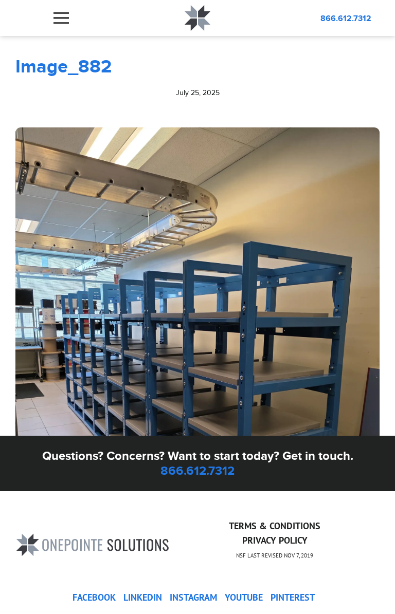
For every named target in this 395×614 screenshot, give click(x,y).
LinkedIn (142, 597)
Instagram (193, 597)
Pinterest (293, 597)
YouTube (244, 597)
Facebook (94, 597)
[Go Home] (92, 543)
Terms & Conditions (274, 526)
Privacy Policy (275, 540)
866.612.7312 (345, 18)
